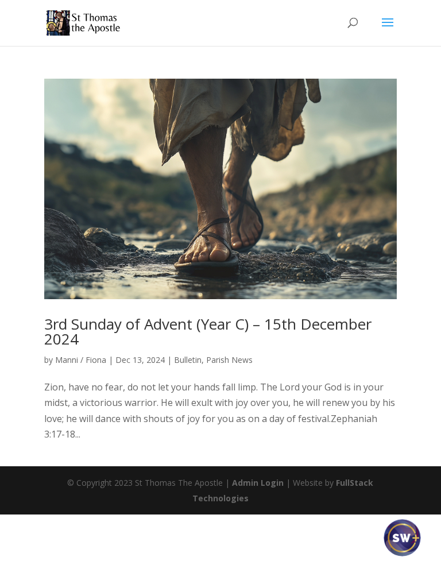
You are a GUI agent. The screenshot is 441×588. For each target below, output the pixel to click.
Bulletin (188, 359)
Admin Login (258, 482)
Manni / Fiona (80, 359)
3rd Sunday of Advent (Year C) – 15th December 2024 (208, 331)
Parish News (229, 359)
